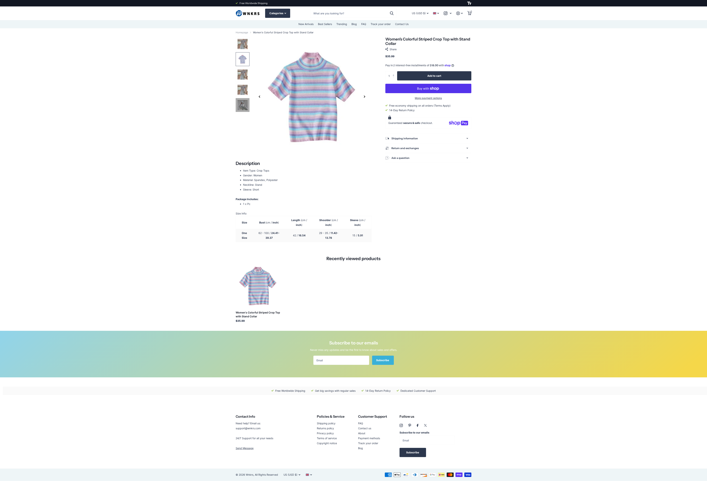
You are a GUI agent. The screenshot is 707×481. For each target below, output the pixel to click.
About (361, 433)
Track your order (381, 24)
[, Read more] (448, 13)
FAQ (363, 24)
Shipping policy (326, 423)
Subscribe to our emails (414, 432)
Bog (360, 448)
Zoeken (392, 13)
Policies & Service (330, 417)
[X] (425, 425)
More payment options (428, 98)
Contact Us (402, 24)
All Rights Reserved (266, 474)
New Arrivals (306, 24)
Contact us (364, 428)
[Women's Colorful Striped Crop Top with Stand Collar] (258, 285)
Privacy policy (325, 433)
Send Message (245, 448)
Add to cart (434, 75)
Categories (276, 13)
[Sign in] (459, 13)
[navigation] (259, 96)
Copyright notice (327, 443)
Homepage (242, 32)
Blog (354, 24)
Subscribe (383, 360)
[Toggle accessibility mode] (469, 3)
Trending (341, 24)
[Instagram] (401, 425)
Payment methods (369, 438)
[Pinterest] (409, 425)
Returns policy (325, 428)
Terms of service (327, 438)
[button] (394, 72)
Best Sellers (325, 24)
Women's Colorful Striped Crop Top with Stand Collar (258, 314)
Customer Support (372, 417)
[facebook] (417, 425)
